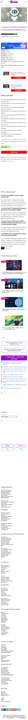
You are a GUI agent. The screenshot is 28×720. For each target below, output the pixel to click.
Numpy (6, 504)
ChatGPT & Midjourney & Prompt (7, 34)
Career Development (5, 679)
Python (2, 505)
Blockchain (11, 650)
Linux (2, 660)
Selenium (3, 601)
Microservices (4, 582)
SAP (2, 659)
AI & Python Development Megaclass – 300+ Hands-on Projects (18, 74)
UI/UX (2, 514)
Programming (4, 585)
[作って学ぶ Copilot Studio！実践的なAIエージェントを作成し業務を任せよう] (14, 320)
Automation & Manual (5, 599)
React (2, 495)
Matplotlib (10, 504)
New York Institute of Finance (7, 544)
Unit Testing (3, 603)
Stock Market (4, 647)
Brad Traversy (4, 618)
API (7, 603)
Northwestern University (6, 538)
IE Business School (5, 554)
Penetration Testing (5, 672)
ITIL (4, 571)
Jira (5, 602)
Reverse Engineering (5, 673)
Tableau (2, 656)
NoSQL (4, 503)
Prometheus (10, 580)
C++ (4, 588)
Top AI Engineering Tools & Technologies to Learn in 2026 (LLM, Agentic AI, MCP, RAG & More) (14, 273)
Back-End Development (6, 491)
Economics (3, 646)
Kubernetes (6, 577)
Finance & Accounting (7, 641)
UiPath (2, 602)
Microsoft (3, 556)
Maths (6, 527)
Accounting (3, 644)
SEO (9, 519)
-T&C (25, 718)
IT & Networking (4, 667)
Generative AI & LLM (5, 528)
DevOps (3, 573)
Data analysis (4, 502)
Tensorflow (9, 523)
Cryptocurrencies (4, 650)
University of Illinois (5, 543)
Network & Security (6, 664)
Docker (2, 577)
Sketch (9, 516)
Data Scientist (4, 497)
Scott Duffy (3, 616)
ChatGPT (3, 525)
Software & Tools (5, 652)
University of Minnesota (6, 539)
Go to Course (18, 77)
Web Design (4, 509)
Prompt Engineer (9, 525)
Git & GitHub (3, 492)
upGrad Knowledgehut (6, 701)
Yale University (4, 537)
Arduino (6, 661)
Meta (2, 545)
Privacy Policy (21, 718)
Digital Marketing (4, 519)
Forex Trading (4, 648)
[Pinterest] (15, 710)
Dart (5, 592)
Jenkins (2, 576)
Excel (6, 656)
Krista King (3, 634)
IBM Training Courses (5, 540)
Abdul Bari (3, 622)
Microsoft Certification (6, 566)
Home (2, 5)
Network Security (4, 671)
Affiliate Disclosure (5, 695)
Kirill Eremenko (4, 629)
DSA (2, 590)
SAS (5, 505)
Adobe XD (3, 516)
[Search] (26, 2)
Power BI (3, 655)
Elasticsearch (4, 580)
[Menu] (1, 2)
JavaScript (8, 512)
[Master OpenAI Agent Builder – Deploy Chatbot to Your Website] (14, 302)
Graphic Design (4, 517)
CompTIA (3, 569)
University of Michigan (5, 552)
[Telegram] (20, 710)
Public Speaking (4, 682)
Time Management (5, 677)
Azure (5, 579)
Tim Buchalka (4, 617)
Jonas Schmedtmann (5, 628)
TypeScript (5, 589)
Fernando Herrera (5, 632)
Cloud (8, 579)
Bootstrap (6, 514)
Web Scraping (4, 598)
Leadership (3, 681)
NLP (2, 524)
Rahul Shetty (4, 625)
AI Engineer (4, 520)
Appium (2, 604)
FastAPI (2, 527)
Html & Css (3, 512)
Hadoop (9, 507)
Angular (5, 495)
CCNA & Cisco (4, 567)
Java (2, 588)
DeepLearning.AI (4, 555)
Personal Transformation (6, 680)
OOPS (2, 591)
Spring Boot (10, 496)
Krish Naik (3, 624)
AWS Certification (5, 565)
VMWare (3, 661)
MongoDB (3, 493)
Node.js (2, 496)
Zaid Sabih (3, 630)
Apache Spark (4, 507)
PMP (2, 571)
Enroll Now (14, 152)
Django (6, 496)
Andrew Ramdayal (5, 627)
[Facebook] (2, 710)
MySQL (8, 492)
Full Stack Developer (6, 487)
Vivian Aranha (7, 248)
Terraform (3, 578)
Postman (7, 604)
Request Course (4, 694)
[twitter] (5, 710)
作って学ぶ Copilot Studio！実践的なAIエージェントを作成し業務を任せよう (13, 328)
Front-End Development (6, 490)
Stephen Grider (4, 633)
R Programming (4, 529)
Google (2, 570)
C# (6, 588)
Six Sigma (7, 571)
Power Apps (7, 655)
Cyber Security (4, 668)
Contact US (11, 718)
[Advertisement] (14, 176)
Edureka (20, 448)
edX (7, 448)
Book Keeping (4, 649)
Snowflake (3, 657)
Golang (5, 594)
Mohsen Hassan (4, 619)
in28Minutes (3, 620)
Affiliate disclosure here (9, 161)
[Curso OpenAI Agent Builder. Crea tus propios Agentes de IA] (14, 284)
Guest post (3, 692)
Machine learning (4, 500)
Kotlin (2, 592)
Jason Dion (3, 614)
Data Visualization (11, 502)
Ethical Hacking (4, 669)
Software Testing (5, 595)
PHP (2, 589)
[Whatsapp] (10, 710)
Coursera (7, 445)
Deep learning (4, 523)
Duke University (4, 550)
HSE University (4, 548)
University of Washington (6, 553)
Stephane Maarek (5, 613)
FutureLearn (20, 445)
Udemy (15, 34)
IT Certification (5, 562)
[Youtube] (12, 710)
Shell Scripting (7, 660)
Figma (7, 516)
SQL (2, 503)
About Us (3, 691)
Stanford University (5, 542)
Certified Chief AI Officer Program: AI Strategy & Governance (17, 86)
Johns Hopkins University (6, 549)
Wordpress (3, 515)
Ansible (7, 578)
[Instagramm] (7, 710)
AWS (2, 579)
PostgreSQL (8, 493)
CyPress (7, 601)
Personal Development (7, 675)
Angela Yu (3, 612)
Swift (2, 594)
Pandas (2, 504)
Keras (4, 524)
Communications (4, 684)
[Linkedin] (17, 710)
